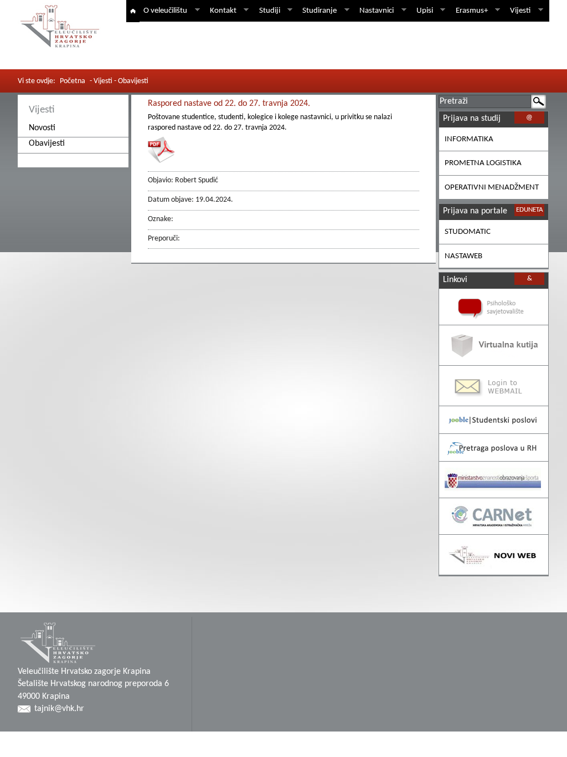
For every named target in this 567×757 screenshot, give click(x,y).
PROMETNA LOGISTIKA (483, 163)
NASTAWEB (463, 256)
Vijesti (518, 11)
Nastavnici (374, 11)
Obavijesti (47, 143)
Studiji (267, 11)
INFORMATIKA (469, 139)
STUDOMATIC (468, 232)
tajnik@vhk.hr (59, 708)
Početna (72, 81)
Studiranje (317, 11)
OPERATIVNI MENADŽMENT (492, 187)
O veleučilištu (163, 11)
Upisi (423, 11)
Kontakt (221, 11)
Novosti (42, 128)
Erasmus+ (470, 11)
